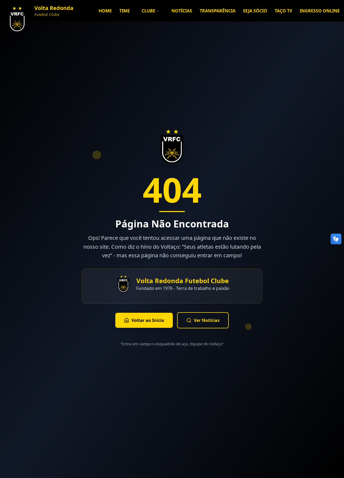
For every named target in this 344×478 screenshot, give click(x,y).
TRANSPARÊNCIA (217, 11)
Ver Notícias (207, 320)
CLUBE (148, 11)
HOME (105, 11)
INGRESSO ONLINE (320, 11)
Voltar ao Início (147, 320)
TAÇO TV (283, 11)
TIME (124, 11)
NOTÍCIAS (181, 11)
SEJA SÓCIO (255, 11)
